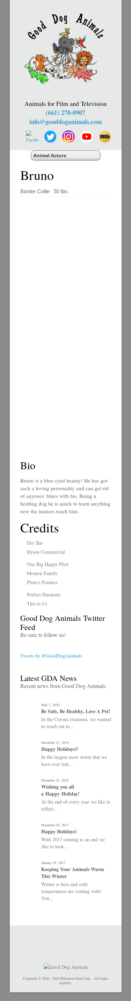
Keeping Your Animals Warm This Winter (72, 873)
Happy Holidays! (59, 831)
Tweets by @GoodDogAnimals (51, 655)
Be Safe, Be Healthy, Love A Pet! (75, 711)
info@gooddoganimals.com (65, 121)
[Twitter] (50, 136)
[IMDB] (105, 136)
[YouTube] (86, 136)
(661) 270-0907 (65, 112)
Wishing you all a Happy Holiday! (60, 790)
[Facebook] (32, 136)
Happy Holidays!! (60, 749)
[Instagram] (68, 136)
